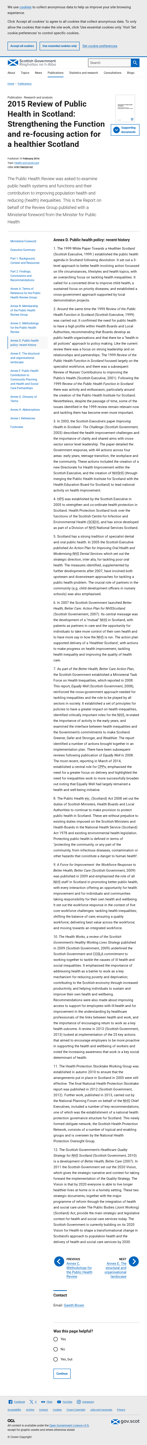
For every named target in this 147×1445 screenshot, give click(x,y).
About (11, 73)
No (63, 1349)
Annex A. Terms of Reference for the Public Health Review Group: (25, 293)
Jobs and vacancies (101, 1409)
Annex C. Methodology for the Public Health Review (24, 328)
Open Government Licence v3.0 (69, 1425)
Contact (43, 1409)
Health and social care (27, 162)
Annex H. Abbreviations (25, 409)
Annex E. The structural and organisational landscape (25, 358)
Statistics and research (83, 73)
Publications (55, 73)
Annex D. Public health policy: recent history (24, 343)
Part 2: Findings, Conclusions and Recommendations (22, 276)
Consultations (112, 73)
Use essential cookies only (59, 46)
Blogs (130, 73)
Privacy (121, 1409)
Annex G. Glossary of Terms (23, 399)
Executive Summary (22, 250)
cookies (26, 7)
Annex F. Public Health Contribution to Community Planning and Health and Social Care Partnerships (24, 379)
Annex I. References (22, 418)
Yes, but (66, 1359)
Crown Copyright (76, 1409)
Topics (25, 73)
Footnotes (16, 427)
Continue (62, 1373)
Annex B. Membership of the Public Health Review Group (24, 310)
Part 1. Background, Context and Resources (24, 261)
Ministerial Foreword (23, 241)
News (38, 73)
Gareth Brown (74, 1305)
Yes (63, 1339)
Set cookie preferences (99, 46)
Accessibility (14, 1409)
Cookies (57, 1409)
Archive (30, 1409)
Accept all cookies (22, 46)
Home (11, 83)
